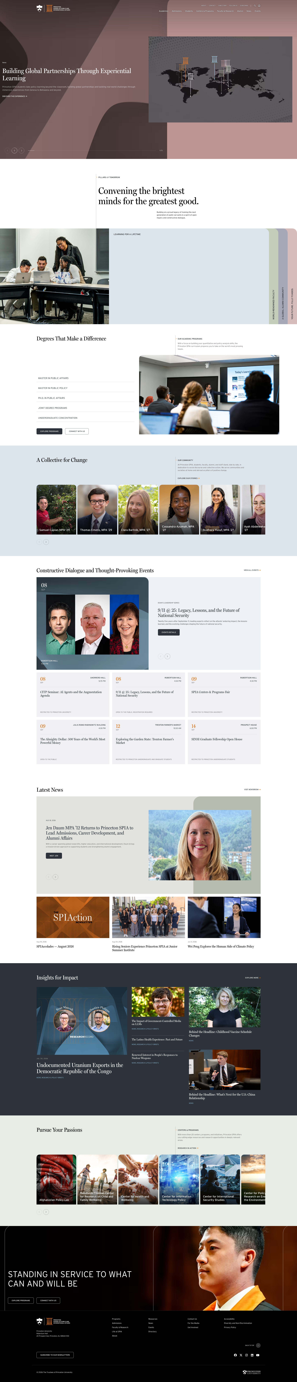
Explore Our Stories (187, 478)
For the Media (193, 1323)
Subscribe (244, 5)
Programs (116, 1319)
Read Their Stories (10, 96)
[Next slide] (21, 150)
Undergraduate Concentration (57, 418)
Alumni (240, 11)
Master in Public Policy (52, 388)
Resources (152, 1319)
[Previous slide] (7, 150)
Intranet (259, 5)
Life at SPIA (117, 1331)
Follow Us (233, 5)
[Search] (255, 5)
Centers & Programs (205, 11)
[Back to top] (258, 1345)
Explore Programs (49, 431)
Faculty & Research (225, 11)
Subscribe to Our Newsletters (55, 1355)
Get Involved (193, 1327)
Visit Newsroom (251, 789)
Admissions (177, 11)
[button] (46, 542)
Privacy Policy (230, 1327)
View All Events (251, 570)
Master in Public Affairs (53, 378)
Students (189, 11)
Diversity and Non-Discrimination (238, 1323)
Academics (163, 11)
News (249, 11)
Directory (222, 5)
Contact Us (192, 1319)
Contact (212, 5)
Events (258, 11)
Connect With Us (77, 431)
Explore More (251, 978)
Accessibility (229, 1319)
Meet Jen (54, 856)
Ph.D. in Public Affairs (51, 398)
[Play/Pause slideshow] (14, 150)
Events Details (169, 632)
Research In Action (187, 1148)
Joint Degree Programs (52, 408)
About (203, 5)
